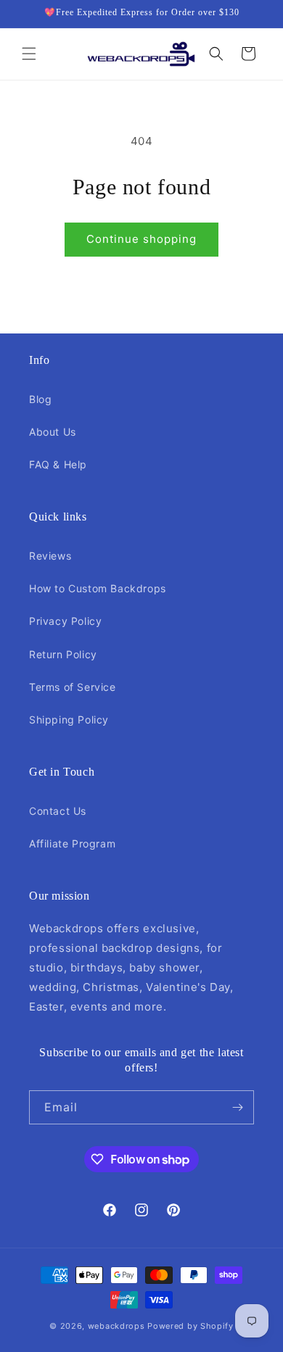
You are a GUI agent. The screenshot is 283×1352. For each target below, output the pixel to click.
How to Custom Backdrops (97, 588)
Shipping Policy (69, 719)
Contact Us (57, 811)
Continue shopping (141, 239)
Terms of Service (72, 687)
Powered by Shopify (190, 1326)
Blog (40, 399)
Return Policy (63, 654)
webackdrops (116, 1326)
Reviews (50, 555)
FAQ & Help (58, 464)
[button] (29, 54)
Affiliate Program (72, 843)
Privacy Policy (65, 621)
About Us (52, 432)
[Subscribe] (237, 1107)
